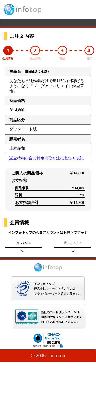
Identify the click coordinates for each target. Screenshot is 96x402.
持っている (23, 243)
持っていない (72, 243)
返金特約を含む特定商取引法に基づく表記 (46, 158)
